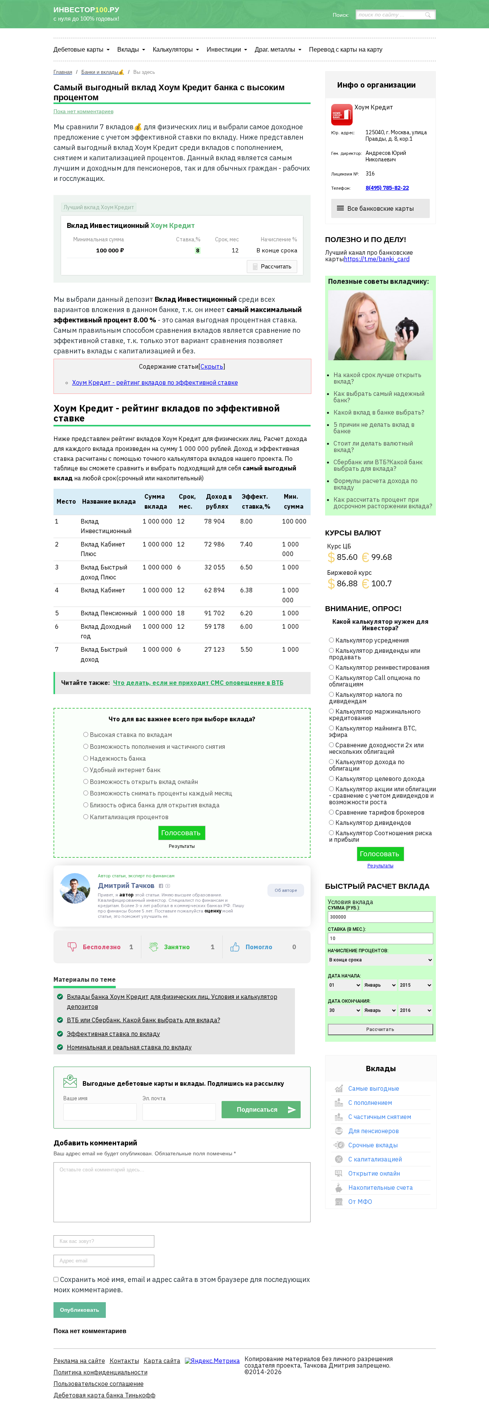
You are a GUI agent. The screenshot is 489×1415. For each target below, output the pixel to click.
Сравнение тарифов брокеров (379, 812)
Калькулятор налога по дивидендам (365, 698)
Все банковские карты (380, 208)
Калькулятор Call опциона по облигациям (374, 681)
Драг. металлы (275, 49)
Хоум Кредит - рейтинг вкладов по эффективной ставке (155, 382)
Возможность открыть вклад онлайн (144, 782)
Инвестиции (224, 49)
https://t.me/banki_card (377, 259)
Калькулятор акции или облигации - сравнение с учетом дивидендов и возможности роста (382, 795)
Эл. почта (154, 1098)
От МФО (360, 1201)
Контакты (124, 1361)
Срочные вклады (373, 1145)
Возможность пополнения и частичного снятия (157, 746)
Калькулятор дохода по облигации (367, 765)
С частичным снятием (379, 1117)
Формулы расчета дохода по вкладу (376, 484)
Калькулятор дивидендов (373, 822)
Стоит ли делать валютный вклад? (373, 446)
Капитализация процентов (129, 817)
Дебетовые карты (78, 49)
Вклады (128, 49)
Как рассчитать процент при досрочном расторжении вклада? (383, 503)
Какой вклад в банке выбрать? (379, 412)
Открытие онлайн (374, 1173)
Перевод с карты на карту (345, 49)
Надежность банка (118, 758)
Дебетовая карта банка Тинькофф (104, 1395)
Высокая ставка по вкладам (131, 734)
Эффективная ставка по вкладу (113, 1034)
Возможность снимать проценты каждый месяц (161, 793)
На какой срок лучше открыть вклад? (377, 378)
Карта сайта (162, 1361)
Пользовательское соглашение (98, 1383)
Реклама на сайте (79, 1361)
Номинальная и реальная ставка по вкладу (129, 1047)
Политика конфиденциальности (100, 1372)
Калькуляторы (173, 49)
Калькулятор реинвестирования (382, 667)
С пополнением (370, 1102)
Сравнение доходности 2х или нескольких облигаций (376, 748)
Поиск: (341, 15)
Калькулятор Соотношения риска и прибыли (380, 836)
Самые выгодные (373, 1088)
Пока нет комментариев (83, 111)
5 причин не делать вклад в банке (374, 428)
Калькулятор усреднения (372, 640)
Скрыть (212, 366)
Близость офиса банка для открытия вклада (155, 805)
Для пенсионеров (373, 1131)
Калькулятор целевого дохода (380, 778)
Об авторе (286, 890)
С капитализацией (375, 1159)
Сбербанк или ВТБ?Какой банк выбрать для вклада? (378, 465)
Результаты (182, 846)
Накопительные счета (380, 1187)
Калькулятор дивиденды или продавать (374, 654)
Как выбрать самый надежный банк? (379, 397)
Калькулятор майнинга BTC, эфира (372, 731)
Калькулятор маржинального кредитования (375, 715)
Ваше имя (75, 1098)
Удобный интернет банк (125, 770)
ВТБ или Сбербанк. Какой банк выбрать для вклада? (143, 1020)
